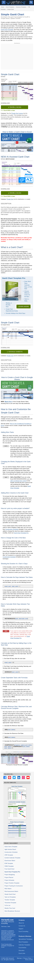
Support (21, 928)
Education (21, 950)
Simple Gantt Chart (10, 894)
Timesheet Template (10, 902)
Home (2, 7)
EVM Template (9, 863)
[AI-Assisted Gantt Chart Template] (17, 185)
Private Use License (17, 113)
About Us (21, 923)
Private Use (10, 199)
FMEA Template (9, 866)
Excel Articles (22, 947)
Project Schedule (9, 880)
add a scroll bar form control (18, 481)
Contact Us (22, 926)
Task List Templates (10, 897)
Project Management (11, 843)
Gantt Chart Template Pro (21, 533)
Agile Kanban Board (10, 849)
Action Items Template (11, 846)
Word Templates (23, 942)
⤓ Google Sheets (14, 352)
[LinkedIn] (18, 777)
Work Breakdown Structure (12, 911)
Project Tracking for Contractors (14, 886)
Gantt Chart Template (7, 29)
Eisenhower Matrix (10, 860)
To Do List (7, 905)
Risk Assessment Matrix (11, 891)
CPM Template (9, 855)
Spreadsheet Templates (25, 939)
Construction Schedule (11, 529)
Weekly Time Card (10, 908)
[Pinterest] (9, 777)
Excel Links (22, 953)
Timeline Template (10, 899)
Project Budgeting (10, 874)
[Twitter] (14, 777)
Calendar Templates (24, 945)
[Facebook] (4, 777)
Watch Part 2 (8, 401)
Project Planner (9, 877)
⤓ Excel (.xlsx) (14, 107)
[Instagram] (23, 777)
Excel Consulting (23, 931)
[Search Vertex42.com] (31, 2)
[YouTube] (28, 777)
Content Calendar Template (12, 857)
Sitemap (19, 958)
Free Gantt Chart (9, 869)
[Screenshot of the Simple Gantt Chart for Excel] (17, 100)
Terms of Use (29, 959)
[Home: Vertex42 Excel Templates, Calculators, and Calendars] (16, 4)
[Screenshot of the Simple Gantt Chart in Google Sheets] (17, 344)
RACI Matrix (8, 888)
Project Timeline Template (12, 883)
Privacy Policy (27, 958)
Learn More (23, 306)
